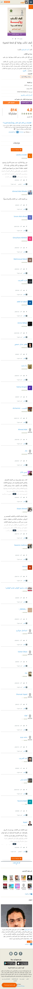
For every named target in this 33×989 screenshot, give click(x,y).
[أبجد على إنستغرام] (11, 954)
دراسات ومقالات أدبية (26, 76)
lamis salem (17, 889)
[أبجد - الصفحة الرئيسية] (22, 2)
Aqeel (25, 822)
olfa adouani (23, 889)
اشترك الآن (11, 102)
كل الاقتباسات (12, 132)
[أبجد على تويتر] (16, 954)
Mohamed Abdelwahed (5, 889)
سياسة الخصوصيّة (21, 986)
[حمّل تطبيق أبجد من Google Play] (10, 963)
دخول (2, 2)
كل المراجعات (16, 863)
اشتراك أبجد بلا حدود (6, 979)
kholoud (21, 132)
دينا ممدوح (30, 881)
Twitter (15, 38)
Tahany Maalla (23, 881)
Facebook (26, 179)
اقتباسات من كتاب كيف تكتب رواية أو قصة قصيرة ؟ (17, 123)
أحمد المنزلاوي (25, 49)
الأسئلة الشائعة (15, 979)
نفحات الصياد (11, 889)
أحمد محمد (5, 881)
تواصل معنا (22, 979)
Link (21, 179)
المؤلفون (15, 981)
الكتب (27, 979)
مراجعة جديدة (15, 149)
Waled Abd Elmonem (11, 881)
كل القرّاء (27, 894)
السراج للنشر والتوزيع (26, 95)
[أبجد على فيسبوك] (20, 954)
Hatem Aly (17, 881)
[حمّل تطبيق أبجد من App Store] (22, 963)
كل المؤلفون (27, 944)
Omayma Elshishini (29, 889)
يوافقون (20, 184)
